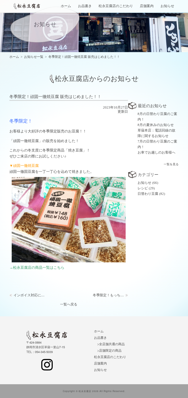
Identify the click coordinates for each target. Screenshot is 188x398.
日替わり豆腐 (148, 194)
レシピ (143, 188)
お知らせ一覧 (33, 57)
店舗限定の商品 (110, 350)
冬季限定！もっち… (108, 295)
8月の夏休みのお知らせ (156, 125)
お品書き (85, 6)
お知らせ (167, 6)
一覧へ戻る (68, 304)
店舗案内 (147, 6)
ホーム (66, 6)
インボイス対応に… (29, 295)
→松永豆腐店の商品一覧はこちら (36, 267)
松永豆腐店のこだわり (116, 6)
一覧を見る (171, 164)
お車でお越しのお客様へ (156, 152)
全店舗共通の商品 (112, 344)
